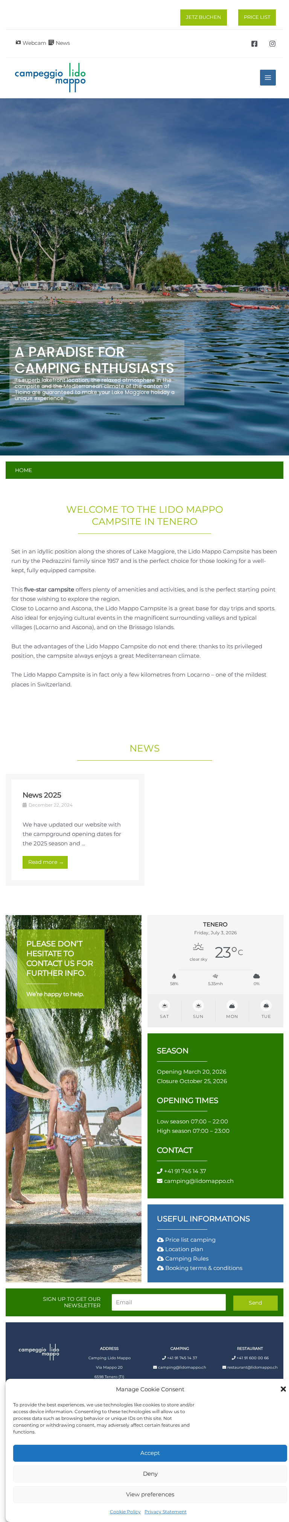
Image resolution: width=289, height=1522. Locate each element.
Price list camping (190, 1239)
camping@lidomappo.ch (199, 1181)
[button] (283, 1389)
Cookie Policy (125, 1511)
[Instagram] (272, 43)
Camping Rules (186, 1258)
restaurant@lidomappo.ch (252, 1367)
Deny (150, 1473)
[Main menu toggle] (268, 78)
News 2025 (42, 794)
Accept (150, 1452)
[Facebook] (254, 43)
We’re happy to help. (55, 994)
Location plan (184, 1249)
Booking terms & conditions (203, 1268)
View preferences (150, 1494)
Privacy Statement (165, 1511)
